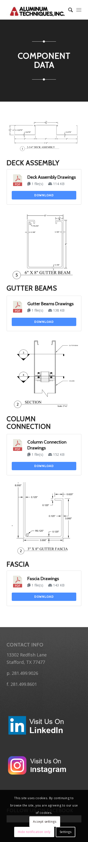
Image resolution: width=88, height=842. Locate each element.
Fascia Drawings (43, 578)
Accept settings (44, 821)
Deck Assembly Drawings (51, 177)
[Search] (68, 10)
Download (44, 195)
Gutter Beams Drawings (50, 303)
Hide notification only (34, 832)
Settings (66, 832)
